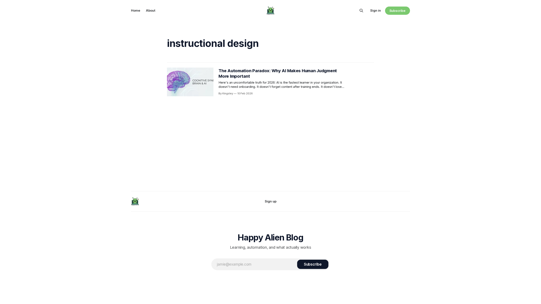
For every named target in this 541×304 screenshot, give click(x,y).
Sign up (270, 201)
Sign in (375, 10)
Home (135, 10)
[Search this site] (361, 10)
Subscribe (397, 11)
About (150, 10)
